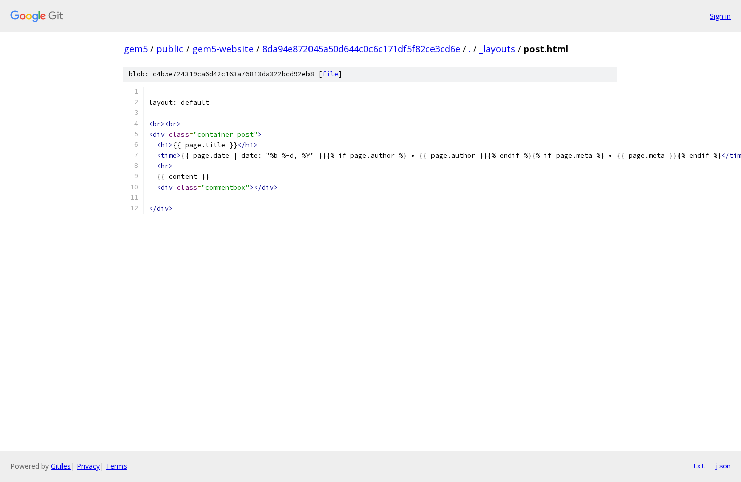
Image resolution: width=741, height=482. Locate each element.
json (723, 465)
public (169, 49)
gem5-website (223, 49)
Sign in (720, 16)
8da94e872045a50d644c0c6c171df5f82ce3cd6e (361, 49)
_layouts (497, 49)
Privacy (88, 466)
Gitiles (61, 466)
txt (699, 465)
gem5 (136, 49)
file (330, 74)
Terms (116, 466)
